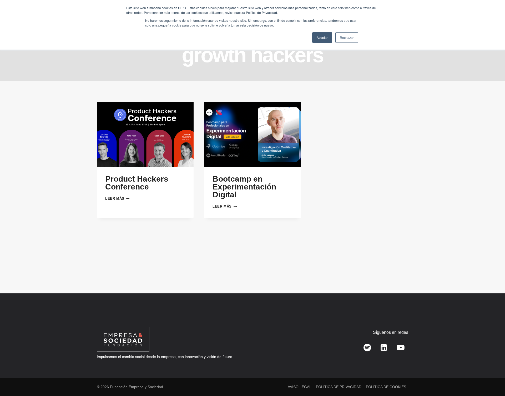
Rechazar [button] (347, 37)
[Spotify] (367, 347)
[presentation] (145, 134)
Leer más (117, 198)
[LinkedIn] (384, 347)
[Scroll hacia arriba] (493, 380)
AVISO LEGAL (299, 387)
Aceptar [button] (322, 37)
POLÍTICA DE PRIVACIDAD (338, 387)
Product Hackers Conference (136, 183)
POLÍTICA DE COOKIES (386, 387)
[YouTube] (400, 347)
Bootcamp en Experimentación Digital (244, 187)
